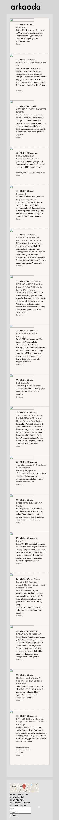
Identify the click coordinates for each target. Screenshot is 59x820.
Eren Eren (21, 541)
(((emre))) (21, 194)
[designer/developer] (39, 809)
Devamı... (19, 44)
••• (17, 88)
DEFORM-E (22, 27)
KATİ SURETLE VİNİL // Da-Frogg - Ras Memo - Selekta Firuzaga (31, 722)
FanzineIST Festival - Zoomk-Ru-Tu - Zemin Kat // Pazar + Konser (30, 585)
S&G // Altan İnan (25, 156)
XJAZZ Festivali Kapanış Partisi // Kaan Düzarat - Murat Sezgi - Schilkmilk (29, 418)
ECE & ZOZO (23, 383)
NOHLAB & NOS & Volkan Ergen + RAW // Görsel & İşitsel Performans (29, 287)
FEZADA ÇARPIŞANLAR (28, 634)
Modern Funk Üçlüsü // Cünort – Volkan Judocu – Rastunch (30, 681)
